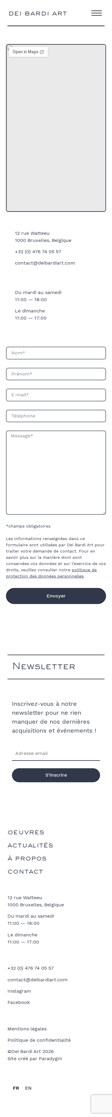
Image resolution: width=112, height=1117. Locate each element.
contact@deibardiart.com (45, 263)
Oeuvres (25, 833)
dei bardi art (37, 14)
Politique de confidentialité (39, 1040)
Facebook (18, 1002)
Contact (25, 872)
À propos (27, 859)
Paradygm (50, 1058)
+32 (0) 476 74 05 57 (38, 251)
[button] (97, 12)
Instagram (19, 991)
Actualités (30, 846)
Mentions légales (27, 1029)
